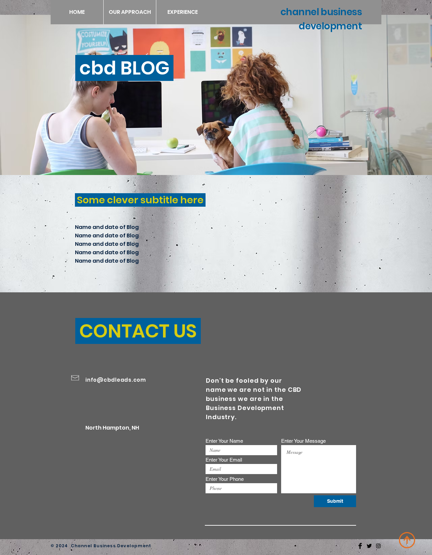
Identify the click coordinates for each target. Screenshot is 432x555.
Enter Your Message (303, 440)
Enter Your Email (224, 459)
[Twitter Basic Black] (369, 546)
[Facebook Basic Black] (360, 546)
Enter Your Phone (225, 478)
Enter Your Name (224, 440)
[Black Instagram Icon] (378, 546)
